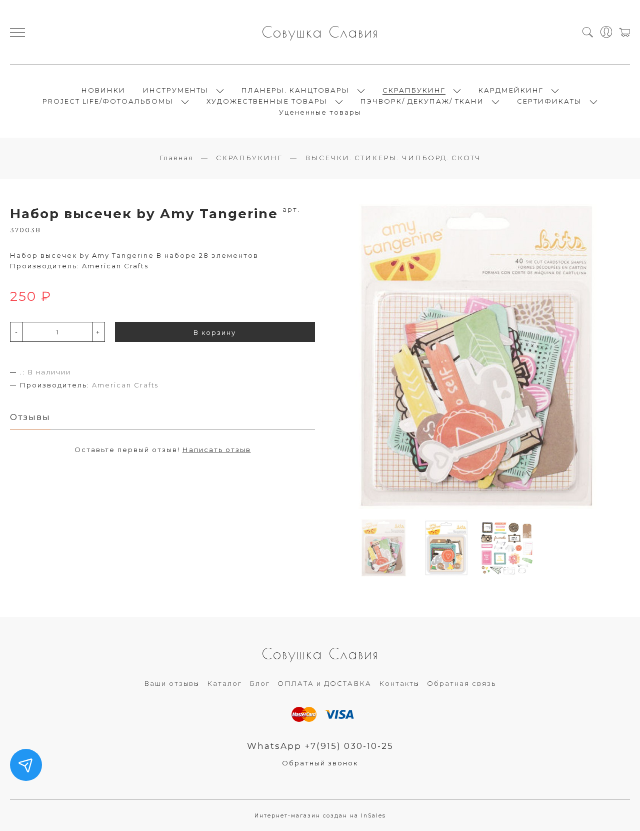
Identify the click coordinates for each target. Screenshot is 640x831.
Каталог (224, 683)
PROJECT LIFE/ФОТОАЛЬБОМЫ (108, 101)
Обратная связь (461, 683)
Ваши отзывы (172, 683)
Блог (260, 683)
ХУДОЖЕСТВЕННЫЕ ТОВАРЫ (267, 101)
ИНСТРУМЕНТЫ (175, 90)
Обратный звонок (320, 763)
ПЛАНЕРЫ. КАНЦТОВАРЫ (296, 90)
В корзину (215, 332)
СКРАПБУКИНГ (414, 90)
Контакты (399, 683)
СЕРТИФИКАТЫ (549, 101)
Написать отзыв (216, 450)
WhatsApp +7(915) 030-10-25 (320, 746)
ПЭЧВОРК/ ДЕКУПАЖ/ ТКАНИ (422, 101)
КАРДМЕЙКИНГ (511, 90)
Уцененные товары (320, 112)
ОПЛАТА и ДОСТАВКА (325, 683)
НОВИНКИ (104, 90)
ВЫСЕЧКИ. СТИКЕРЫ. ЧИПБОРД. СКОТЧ (393, 158)
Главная (177, 158)
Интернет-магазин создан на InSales (320, 815)
